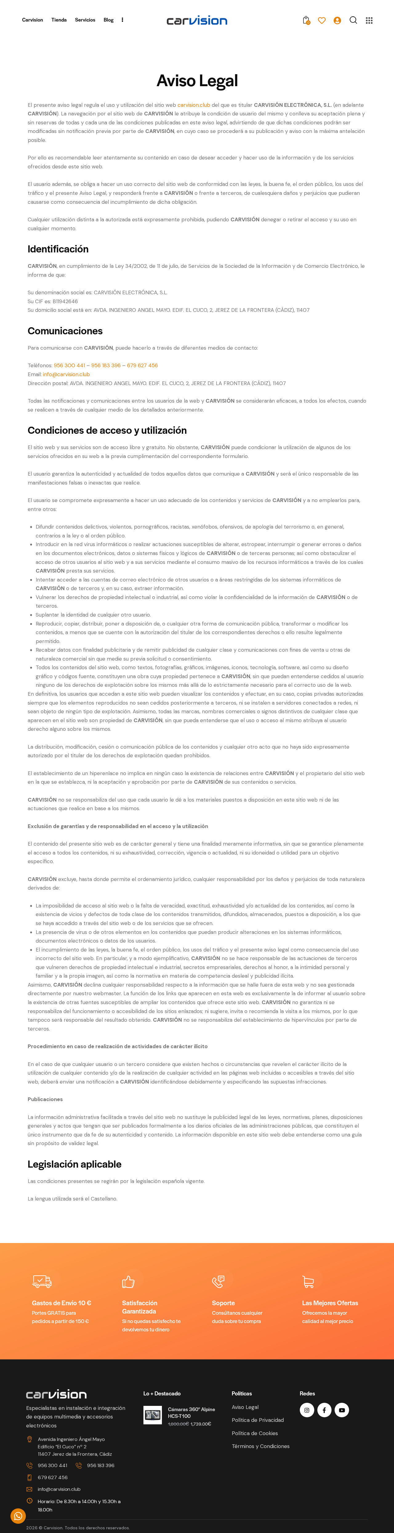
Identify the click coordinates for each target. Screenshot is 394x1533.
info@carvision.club (66, 374)
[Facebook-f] (324, 1410)
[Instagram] (307, 1410)
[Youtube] (342, 1410)
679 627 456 (142, 365)
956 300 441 (69, 365)
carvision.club (194, 105)
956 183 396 (106, 365)
